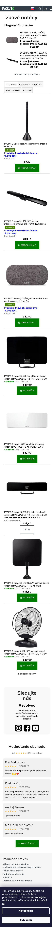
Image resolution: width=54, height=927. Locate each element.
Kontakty (7, 877)
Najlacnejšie (24, 84)
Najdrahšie (36, 84)
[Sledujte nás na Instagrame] (18, 728)
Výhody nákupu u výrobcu (16, 864)
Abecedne (27, 90)
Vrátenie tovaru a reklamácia (17, 880)
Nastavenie (26, 910)
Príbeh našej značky (13, 870)
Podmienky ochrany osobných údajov (22, 867)
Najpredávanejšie (13, 90)
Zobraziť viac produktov (26, 74)
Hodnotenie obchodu (27, 746)
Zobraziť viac (27, 843)
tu (3, 903)
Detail (27, 529)
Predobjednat (28, 167)
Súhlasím (26, 920)
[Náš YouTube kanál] (35, 728)
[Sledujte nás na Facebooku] (27, 728)
